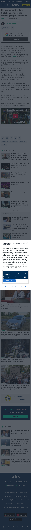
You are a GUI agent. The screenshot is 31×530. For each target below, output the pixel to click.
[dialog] (15, 265)
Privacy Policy (24, 286)
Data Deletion (6, 286)
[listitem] (14, 273)
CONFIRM (9, 280)
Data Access (15, 286)
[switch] (25, 277)
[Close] (27, 243)
